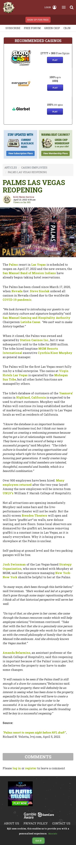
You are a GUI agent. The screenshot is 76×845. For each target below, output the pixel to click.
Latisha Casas (30, 322)
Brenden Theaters (34, 515)
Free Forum (32, 28)
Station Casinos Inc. (34, 340)
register (30, 768)
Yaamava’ (66, 393)
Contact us (61, 823)
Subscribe (12, 28)
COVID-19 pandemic (17, 299)
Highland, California (31, 397)
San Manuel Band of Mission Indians (29, 273)
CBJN (67, 28)
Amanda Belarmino (16, 652)
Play (54, 60)
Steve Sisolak (39, 291)
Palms (13, 264)
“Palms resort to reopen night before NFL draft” (34, 732)
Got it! (38, 840)
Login (47, 7)
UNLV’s (8, 493)
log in (17, 768)
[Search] (71, 7)
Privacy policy (36, 823)
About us (11, 823)
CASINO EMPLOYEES (34, 167)
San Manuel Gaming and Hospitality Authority (36, 318)
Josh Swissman (14, 564)
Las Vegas (38, 264)
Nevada (16, 291)
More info (52, 834)
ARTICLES (10, 167)
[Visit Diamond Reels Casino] (20, 795)
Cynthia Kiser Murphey (55, 353)
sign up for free (38, 19)
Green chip (52, 28)
